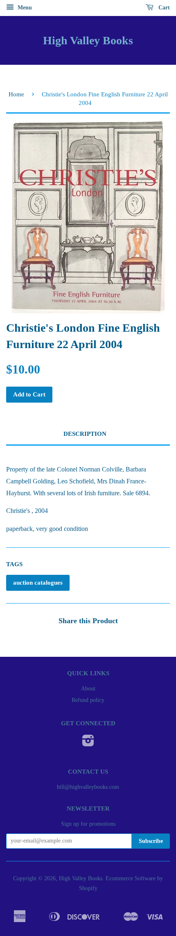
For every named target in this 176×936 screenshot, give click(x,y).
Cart (163, 8)
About (88, 688)
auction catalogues (38, 582)
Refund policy (88, 700)
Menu (24, 8)
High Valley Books (88, 40)
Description (84, 433)
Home (16, 94)
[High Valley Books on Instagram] (88, 743)
